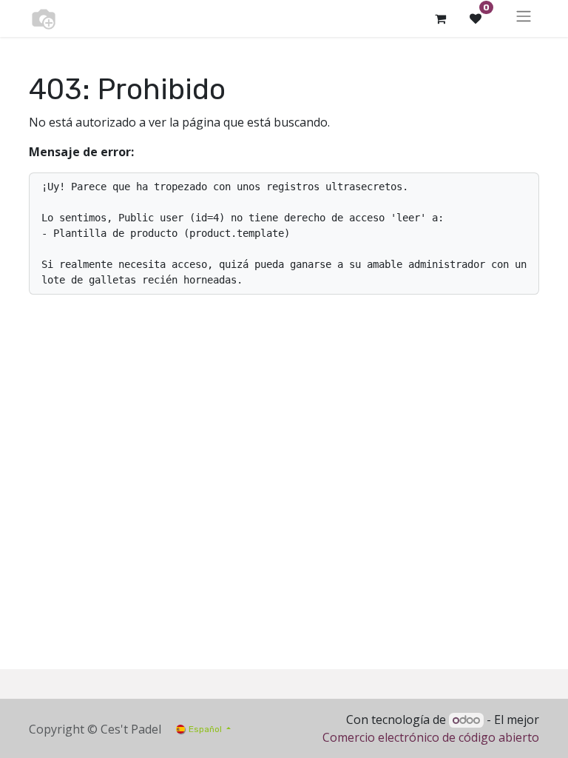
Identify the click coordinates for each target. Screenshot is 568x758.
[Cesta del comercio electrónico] (440, 18)
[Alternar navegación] (523, 18)
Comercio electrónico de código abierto (430, 737)
